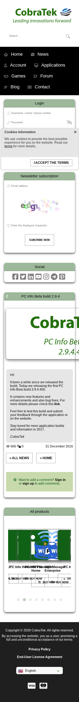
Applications (53, 65)
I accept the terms (51, 162)
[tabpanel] (19, 556)
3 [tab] (30, 600)
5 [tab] (43, 600)
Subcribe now (39, 239)
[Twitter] (23, 276)
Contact (42, 86)
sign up (28, 483)
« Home (46, 458)
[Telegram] (54, 276)
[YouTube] (38, 276)
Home (17, 54)
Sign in (60, 480)
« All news (19, 458)
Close (75, 132)
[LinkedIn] (31, 276)
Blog (15, 86)
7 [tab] (55, 600)
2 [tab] (24, 600)
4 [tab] (36, 600)
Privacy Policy (39, 649)
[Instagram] (46, 276)
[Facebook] (15, 276)
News (43, 54)
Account (18, 65)
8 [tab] (61, 600)
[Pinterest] (62, 276)
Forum (46, 75)
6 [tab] (49, 600)
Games (18, 75)
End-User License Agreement (39, 657)
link (57, 404)
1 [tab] (18, 600)
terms (8, 146)
